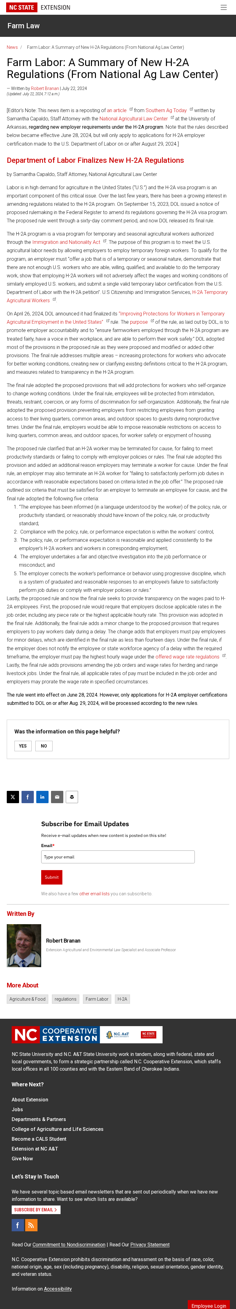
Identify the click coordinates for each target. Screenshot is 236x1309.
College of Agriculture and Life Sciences (58, 1129)
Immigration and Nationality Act (66, 242)
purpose (139, 322)
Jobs (17, 1109)
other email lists (94, 893)
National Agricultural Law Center (134, 119)
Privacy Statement (150, 1245)
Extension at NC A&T (35, 1149)
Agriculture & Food (27, 999)
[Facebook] (18, 1225)
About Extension (30, 1100)
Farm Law (23, 25)
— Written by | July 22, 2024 (47, 88)
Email (48, 845)
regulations (66, 999)
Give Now (22, 1159)
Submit (52, 877)
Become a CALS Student (39, 1139)
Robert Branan (45, 88)
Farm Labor (97, 999)
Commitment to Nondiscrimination (69, 1245)
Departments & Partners (39, 1119)
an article (117, 110)
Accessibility (58, 1289)
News (12, 47)
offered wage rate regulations (187, 657)
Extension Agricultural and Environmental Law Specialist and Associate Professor (111, 950)
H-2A (122, 999)
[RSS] (31, 1225)
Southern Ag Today (166, 110)
